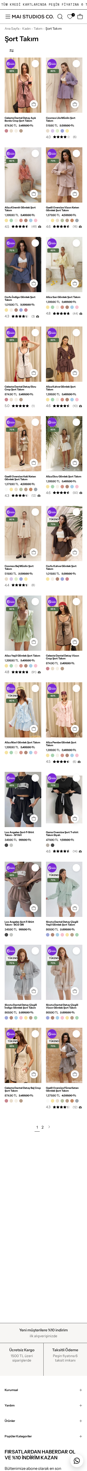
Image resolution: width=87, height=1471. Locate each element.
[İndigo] (62, 131)
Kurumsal (11, 1390)
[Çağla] (57, 131)
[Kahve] (26, 220)
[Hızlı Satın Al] (34, 104)
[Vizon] (21, 131)
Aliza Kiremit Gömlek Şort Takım (20, 209)
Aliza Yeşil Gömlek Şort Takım (22, 655)
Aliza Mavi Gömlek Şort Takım (22, 742)
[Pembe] (35, 220)
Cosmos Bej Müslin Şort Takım (19, 567)
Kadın (26, 28)
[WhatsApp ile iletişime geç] (76, 1460)
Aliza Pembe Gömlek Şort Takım (61, 744)
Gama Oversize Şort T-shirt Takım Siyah (62, 833)
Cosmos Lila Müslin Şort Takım (60, 119)
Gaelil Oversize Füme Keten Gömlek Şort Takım (62, 1089)
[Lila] (52, 131)
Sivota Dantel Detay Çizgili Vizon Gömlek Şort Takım (62, 1006)
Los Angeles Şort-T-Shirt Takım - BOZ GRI (19, 923)
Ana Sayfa (12, 28)
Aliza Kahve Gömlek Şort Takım (61, 388)
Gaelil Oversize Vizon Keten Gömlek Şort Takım (62, 209)
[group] (43, 4)
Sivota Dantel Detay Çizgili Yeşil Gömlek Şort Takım (62, 923)
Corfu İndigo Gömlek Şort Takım (20, 298)
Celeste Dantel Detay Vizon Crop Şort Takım (62, 657)
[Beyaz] (47, 220)
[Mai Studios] (33, 16)
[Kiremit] (21, 220)
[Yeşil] (11, 220)
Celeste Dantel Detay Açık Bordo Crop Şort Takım (20, 119)
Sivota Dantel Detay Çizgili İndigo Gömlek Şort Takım (21, 1006)
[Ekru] (16, 131)
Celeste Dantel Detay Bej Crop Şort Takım (23, 1089)
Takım (38, 28)
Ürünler (10, 1421)
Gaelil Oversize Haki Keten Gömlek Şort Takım (20, 478)
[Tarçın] (72, 220)
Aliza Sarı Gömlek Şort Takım (63, 297)
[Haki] (62, 220)
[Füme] (77, 220)
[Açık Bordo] (6, 131)
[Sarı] (6, 220)
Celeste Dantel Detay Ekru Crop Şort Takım (20, 388)
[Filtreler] (12, 51)
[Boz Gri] (11, 845)
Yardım (10, 1405)
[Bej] (11, 131)
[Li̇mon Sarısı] (67, 131)
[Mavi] (30, 220)
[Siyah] (6, 845)
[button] (59, 16)
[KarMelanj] (47, 845)
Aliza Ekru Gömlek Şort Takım (63, 476)
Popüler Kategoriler (18, 1436)
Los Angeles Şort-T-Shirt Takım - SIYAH (19, 833)
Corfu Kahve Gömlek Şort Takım (61, 567)
